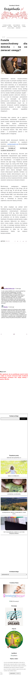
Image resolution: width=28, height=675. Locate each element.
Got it (18, 673)
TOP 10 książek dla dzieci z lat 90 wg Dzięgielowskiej (13, 532)
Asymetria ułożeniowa (14, 494)
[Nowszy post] (1, 334)
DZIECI (23, 25)
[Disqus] (14, 264)
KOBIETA (4, 26)
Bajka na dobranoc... (14, 476)
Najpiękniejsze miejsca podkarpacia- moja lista (14, 513)
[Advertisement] (14, 354)
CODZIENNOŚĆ (16, 25)
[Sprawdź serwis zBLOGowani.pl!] (14, 601)
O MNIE (24, 26)
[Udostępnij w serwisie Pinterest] (26, 242)
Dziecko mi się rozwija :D (14, 457)
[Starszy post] (26, 334)
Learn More (12, 673)
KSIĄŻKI (10, 26)
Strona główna (7, 25)
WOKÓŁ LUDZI (17, 26)
